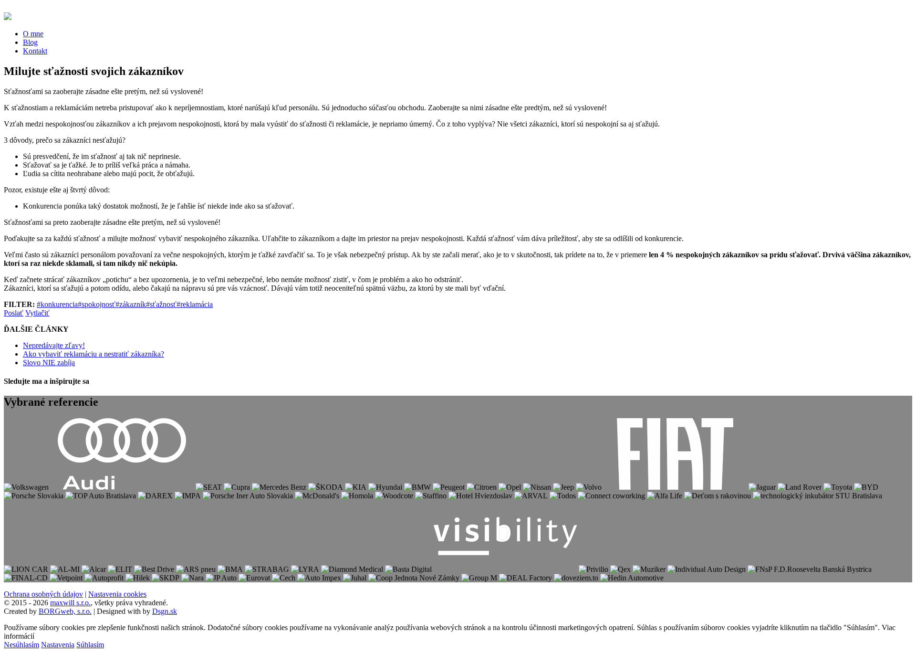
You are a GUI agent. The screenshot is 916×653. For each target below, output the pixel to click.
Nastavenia (57, 645)
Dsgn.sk (164, 611)
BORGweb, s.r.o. (65, 611)
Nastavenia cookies (117, 594)
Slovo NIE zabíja (49, 362)
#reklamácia (195, 304)
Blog (30, 42)
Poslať (13, 313)
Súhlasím (90, 645)
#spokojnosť (96, 304)
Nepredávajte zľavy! (54, 345)
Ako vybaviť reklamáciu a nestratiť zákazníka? (93, 354)
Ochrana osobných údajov (43, 594)
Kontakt (35, 51)
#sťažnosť (161, 304)
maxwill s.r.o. (70, 603)
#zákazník (130, 304)
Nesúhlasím (21, 645)
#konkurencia (57, 304)
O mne (33, 34)
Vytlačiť (37, 313)
